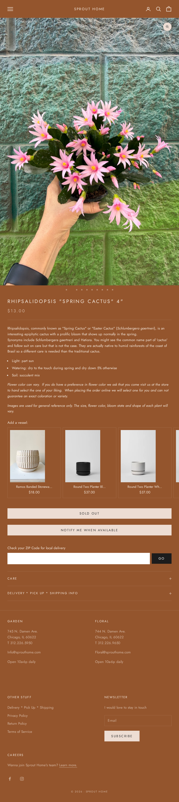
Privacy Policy (17, 715)
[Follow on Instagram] (22, 778)
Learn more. (68, 765)
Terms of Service (19, 731)
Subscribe (122, 736)
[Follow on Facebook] (9, 778)
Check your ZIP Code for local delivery (36, 548)
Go (161, 558)
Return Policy (17, 723)
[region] (89, 154)
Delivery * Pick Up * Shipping (30, 707)
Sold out (89, 513)
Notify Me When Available (89, 530)
